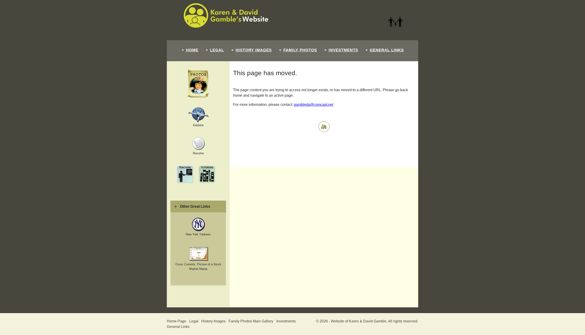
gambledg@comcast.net (313, 104)
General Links (387, 50)
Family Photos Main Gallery (251, 321)
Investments (343, 50)
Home (192, 50)
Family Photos (300, 50)
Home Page (176, 321)
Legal (217, 50)
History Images (254, 50)
